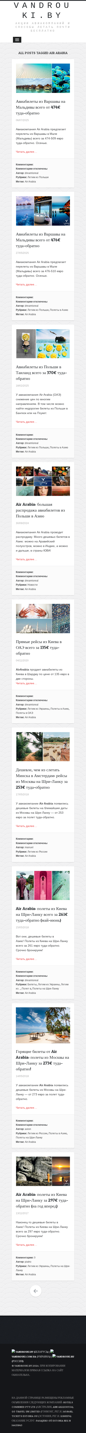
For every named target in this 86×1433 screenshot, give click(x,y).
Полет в (26, 988)
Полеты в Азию (59, 310)
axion (28, 1129)
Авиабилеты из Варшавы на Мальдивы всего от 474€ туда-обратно (40, 107)
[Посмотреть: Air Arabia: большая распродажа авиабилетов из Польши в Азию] (43, 494)
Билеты (32, 984)
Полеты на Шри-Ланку (45, 988)
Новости (33, 584)
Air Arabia (30, 181)
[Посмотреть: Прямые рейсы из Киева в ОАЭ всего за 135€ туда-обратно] (43, 631)
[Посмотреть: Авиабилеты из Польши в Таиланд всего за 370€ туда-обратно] (43, 356)
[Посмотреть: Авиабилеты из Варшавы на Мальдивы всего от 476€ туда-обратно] (43, 223)
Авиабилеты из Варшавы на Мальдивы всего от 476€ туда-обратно (40, 240)
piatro (28, 1261)
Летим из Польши (38, 177)
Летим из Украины (38, 708)
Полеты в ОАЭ (24, 713)
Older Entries (35, 1291)
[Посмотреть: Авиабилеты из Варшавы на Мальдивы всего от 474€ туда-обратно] (43, 91)
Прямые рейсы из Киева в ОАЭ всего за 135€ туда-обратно (39, 647)
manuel (29, 847)
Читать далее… (26, 151)
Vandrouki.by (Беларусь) (32, 1351)
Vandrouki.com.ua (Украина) (31, 1356)
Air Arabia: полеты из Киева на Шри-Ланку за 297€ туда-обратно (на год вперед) (42, 1200)
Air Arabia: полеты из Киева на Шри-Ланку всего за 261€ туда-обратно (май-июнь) (42, 914)
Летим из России (37, 851)
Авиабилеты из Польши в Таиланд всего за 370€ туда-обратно (41, 372)
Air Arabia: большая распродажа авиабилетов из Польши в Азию (40, 510)
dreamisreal (31, 173)
